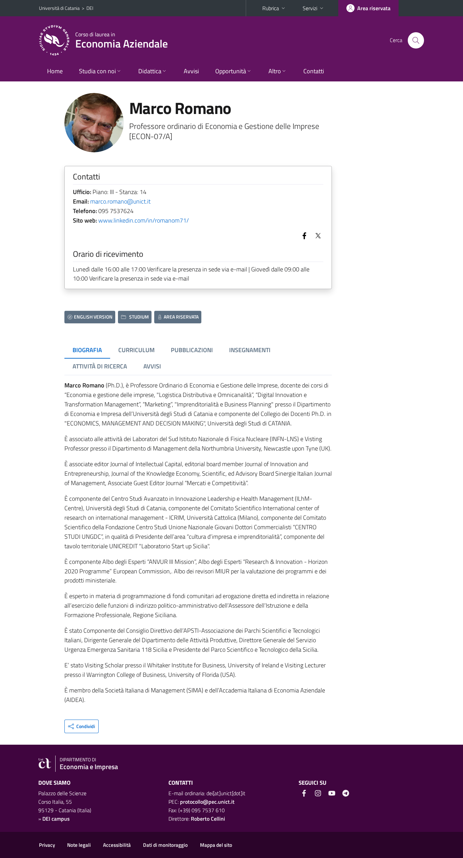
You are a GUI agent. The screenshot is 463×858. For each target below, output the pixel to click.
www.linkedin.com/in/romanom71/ (143, 220)
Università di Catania (59, 8)
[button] (81, 726)
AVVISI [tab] (152, 366)
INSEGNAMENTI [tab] (249, 350)
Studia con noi (97, 71)
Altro (274, 71)
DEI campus (56, 819)
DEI (89, 8)
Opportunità (230, 71)
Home (55, 71)
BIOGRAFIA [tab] (87, 350)
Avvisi (191, 71)
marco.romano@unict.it (120, 201)
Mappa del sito (216, 845)
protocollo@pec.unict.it (207, 802)
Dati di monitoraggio (165, 845)
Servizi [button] (310, 8)
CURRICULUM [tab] (136, 350)
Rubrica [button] (270, 8)
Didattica (149, 71)
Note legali (79, 845)
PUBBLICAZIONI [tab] (192, 350)
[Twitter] (316, 235)
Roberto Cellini (208, 819)
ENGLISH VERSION (93, 316)
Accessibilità (117, 845)
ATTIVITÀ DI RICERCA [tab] (100, 366)
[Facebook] (303, 235)
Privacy (47, 845)
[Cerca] (416, 40)
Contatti (313, 71)
